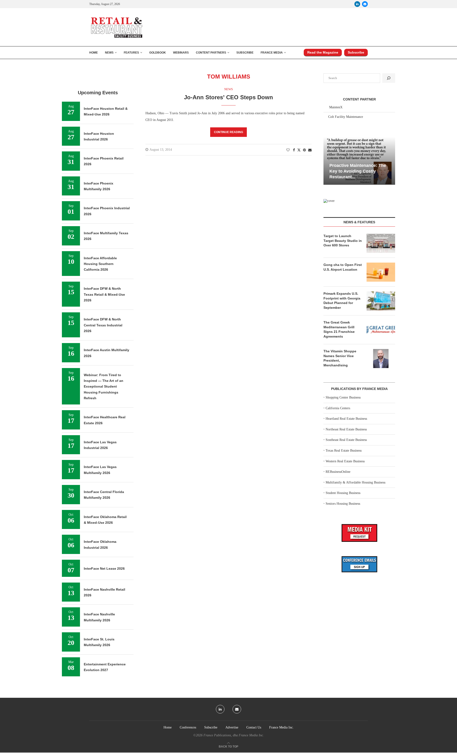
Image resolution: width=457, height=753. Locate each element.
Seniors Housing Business (343, 503)
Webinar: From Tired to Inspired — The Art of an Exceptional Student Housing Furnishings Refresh (103, 386)
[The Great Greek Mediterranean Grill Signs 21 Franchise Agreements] (381, 329)
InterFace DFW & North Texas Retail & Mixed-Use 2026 (104, 294)
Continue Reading (228, 132)
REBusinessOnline (338, 472)
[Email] (365, 4)
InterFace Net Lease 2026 (104, 568)
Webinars (181, 52)
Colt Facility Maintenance (345, 117)
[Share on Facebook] (294, 150)
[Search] (388, 78)
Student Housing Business (343, 493)
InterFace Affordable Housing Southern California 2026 (100, 264)
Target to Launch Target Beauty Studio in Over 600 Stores (342, 240)
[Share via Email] (310, 150)
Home (93, 52)
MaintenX (336, 107)
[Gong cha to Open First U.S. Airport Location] (381, 272)
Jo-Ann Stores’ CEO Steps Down (228, 97)
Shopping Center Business (343, 397)
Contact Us (253, 727)
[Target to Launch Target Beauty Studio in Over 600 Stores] (381, 243)
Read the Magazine (322, 52)
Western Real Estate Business (345, 461)
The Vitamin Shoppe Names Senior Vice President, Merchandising (339, 358)
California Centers (338, 408)
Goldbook (157, 52)
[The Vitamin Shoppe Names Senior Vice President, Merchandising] (381, 358)
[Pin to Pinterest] (304, 150)
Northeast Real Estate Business (346, 429)
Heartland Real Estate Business (346, 418)
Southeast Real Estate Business (346, 440)
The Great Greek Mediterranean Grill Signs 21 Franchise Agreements (339, 329)
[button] (328, 160)
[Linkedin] (357, 4)
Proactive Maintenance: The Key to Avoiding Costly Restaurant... (357, 171)
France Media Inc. (281, 727)
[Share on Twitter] (299, 150)
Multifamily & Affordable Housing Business (355, 482)
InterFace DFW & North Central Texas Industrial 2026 (103, 325)
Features (131, 52)
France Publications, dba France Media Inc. (234, 735)
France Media (272, 52)
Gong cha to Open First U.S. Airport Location (342, 267)
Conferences (188, 727)
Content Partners (211, 52)
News (109, 52)
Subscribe (244, 52)
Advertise (231, 727)
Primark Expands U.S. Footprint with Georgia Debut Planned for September (341, 300)
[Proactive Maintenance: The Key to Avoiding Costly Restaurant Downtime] (359, 161)
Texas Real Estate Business (344, 450)
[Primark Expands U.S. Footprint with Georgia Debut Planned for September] (381, 300)
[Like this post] (288, 150)
